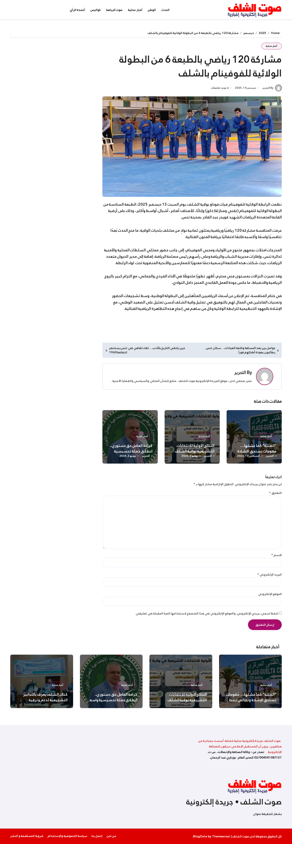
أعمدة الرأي (77, 10)
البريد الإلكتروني (269, 574)
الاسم (276, 555)
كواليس (95, 10)
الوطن (152, 10)
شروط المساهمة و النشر (26, 836)
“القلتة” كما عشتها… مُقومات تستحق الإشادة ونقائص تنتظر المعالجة (256, 451)
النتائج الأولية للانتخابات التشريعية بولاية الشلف (194, 448)
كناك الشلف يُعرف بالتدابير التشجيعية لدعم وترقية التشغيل (45, 700)
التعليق (275, 493)
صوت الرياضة (114, 10)
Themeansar (221, 836)
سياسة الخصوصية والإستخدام (67, 836)
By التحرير (268, 87)
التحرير (240, 372)
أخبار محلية (135, 10)
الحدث (165, 10)
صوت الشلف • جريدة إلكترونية (234, 802)
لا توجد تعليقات (220, 88)
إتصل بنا (96, 836)
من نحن (111, 836)
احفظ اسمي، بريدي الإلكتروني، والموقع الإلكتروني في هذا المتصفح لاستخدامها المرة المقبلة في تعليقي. (206, 613)
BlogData (200, 836)
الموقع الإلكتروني (270, 594)
